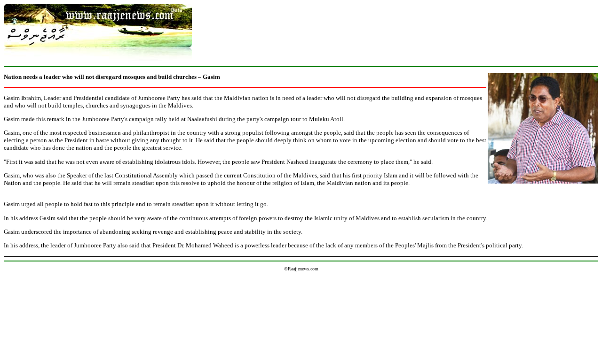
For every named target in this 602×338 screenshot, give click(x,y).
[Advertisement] (396, 25)
